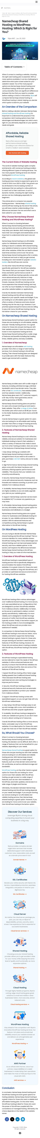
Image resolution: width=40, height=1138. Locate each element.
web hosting (27, 346)
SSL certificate (16, 391)
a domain (16, 459)
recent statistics (18, 179)
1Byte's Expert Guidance (14, 13)
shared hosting (30, 203)
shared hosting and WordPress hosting (16, 113)
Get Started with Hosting (17, 153)
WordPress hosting (18, 175)
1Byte (3, 13)
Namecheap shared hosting (12, 750)
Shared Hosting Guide (29, 13)
